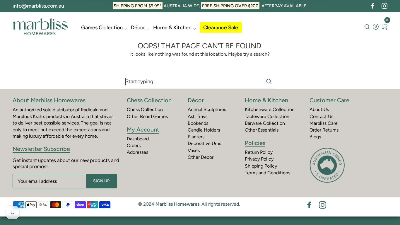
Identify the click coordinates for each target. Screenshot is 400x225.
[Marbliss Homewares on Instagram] (384, 6)
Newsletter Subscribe (41, 148)
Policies (255, 142)
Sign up (101, 180)
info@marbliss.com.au (38, 6)
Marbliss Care (324, 123)
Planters (196, 136)
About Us (319, 109)
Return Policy (259, 152)
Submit (269, 81)
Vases (194, 150)
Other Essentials (261, 130)
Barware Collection (265, 123)
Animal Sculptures (207, 109)
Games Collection (102, 27)
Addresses (137, 152)
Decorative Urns (204, 143)
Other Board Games (147, 116)
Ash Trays (197, 116)
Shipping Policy (261, 166)
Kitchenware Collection (270, 109)
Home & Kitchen (172, 27)
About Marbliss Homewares (49, 100)
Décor (138, 27)
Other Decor (200, 157)
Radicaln (90, 109)
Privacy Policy (259, 159)
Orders (134, 145)
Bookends (198, 123)
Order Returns (324, 130)
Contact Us (321, 116)
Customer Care (329, 100)
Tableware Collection (267, 116)
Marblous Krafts (29, 116)
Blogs (315, 136)
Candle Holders (204, 130)
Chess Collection (149, 100)
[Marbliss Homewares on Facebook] (373, 6)
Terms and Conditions (267, 172)
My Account (143, 129)
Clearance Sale (220, 27)
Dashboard (138, 139)
